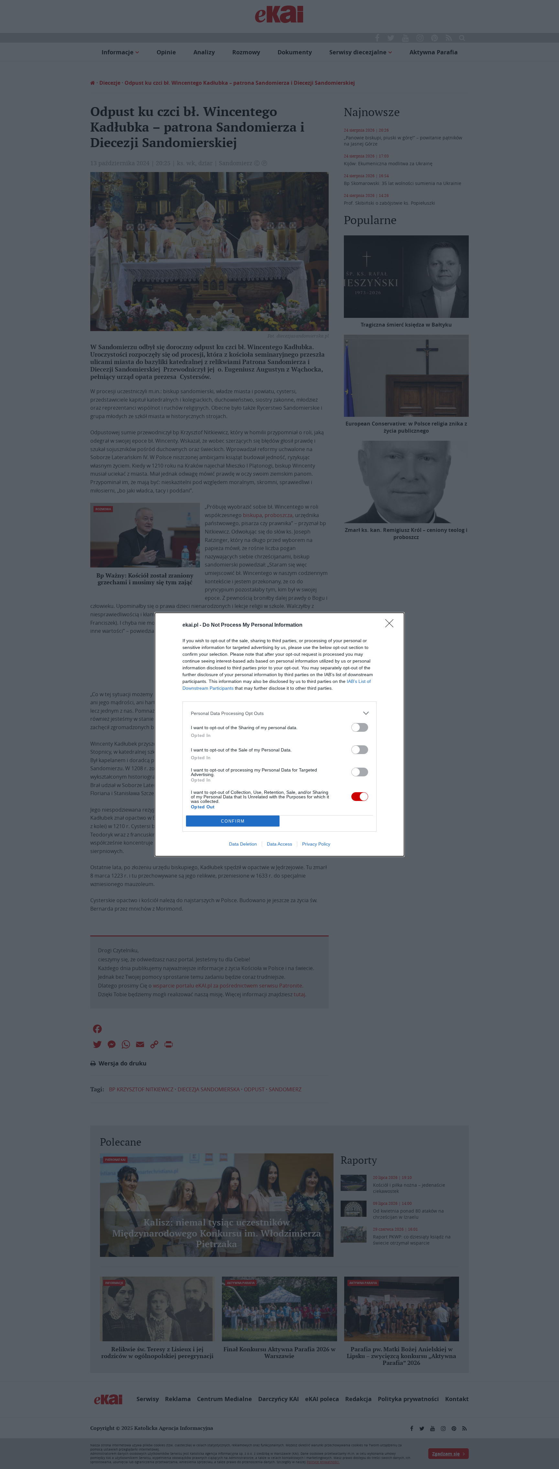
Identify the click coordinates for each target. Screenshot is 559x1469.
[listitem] (279, 713)
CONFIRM (233, 821)
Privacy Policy (316, 844)
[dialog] (279, 734)
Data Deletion (243, 844)
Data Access (279, 844)
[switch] (359, 727)
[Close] (391, 625)
